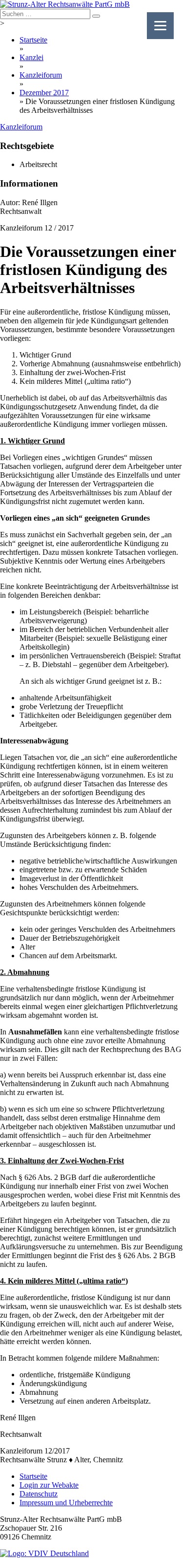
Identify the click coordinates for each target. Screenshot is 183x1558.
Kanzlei (31, 57)
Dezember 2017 (44, 92)
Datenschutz (39, 1494)
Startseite (33, 40)
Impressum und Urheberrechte (66, 1502)
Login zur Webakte (49, 1485)
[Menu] (160, 25)
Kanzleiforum (41, 75)
